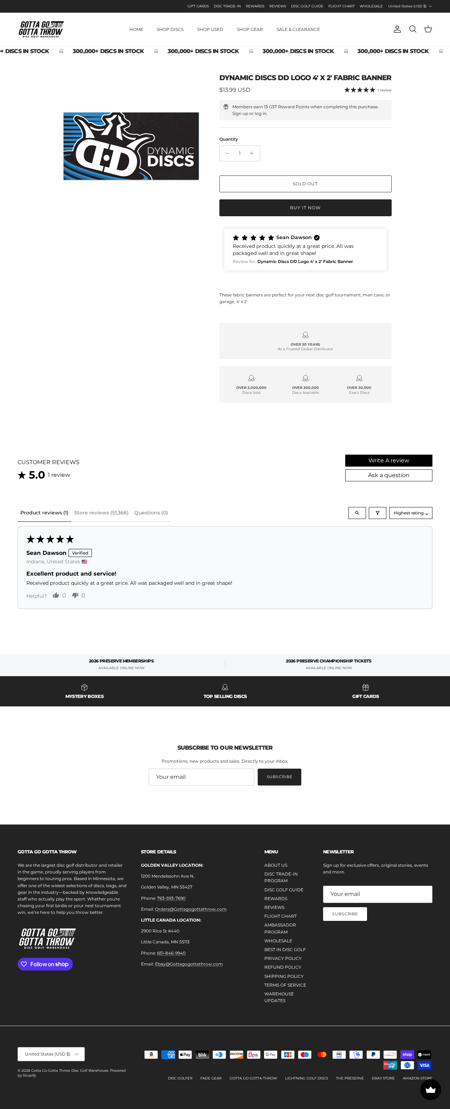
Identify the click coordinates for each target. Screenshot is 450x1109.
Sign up (240, 113)
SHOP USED (210, 29)
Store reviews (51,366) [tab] (101, 512)
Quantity (228, 139)
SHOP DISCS (170, 29)
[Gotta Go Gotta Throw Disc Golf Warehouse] (41, 29)
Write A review (388, 460)
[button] (305, 249)
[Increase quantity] (254, 153)
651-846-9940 (171, 953)
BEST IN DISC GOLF (285, 949)
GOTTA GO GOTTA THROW (253, 1078)
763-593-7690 (171, 898)
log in (260, 113)
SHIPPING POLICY (284, 976)
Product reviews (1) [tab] (44, 512)
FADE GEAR (210, 1078)
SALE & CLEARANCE (298, 29)
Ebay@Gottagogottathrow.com (189, 964)
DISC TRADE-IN (227, 6)
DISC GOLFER (180, 1078)
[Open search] (357, 513)
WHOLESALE (371, 6)
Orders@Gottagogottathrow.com (191, 909)
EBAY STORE (383, 1078)
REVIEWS (277, 6)
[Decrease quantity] (226, 153)
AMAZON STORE (417, 1078)
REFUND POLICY (282, 967)
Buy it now (305, 207)
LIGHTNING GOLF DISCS (306, 1078)
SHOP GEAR (250, 29)
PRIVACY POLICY (283, 958)
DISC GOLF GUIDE (307, 6)
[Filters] (377, 513)
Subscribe (279, 776)
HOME (136, 29)
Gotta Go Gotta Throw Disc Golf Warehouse (69, 1070)
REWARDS (255, 6)
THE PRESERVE (350, 1078)
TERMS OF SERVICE (285, 985)
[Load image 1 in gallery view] (131, 146)
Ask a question (389, 475)
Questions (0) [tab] (151, 512)
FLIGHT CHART (341, 6)
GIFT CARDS (198, 6)
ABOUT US (275, 865)
